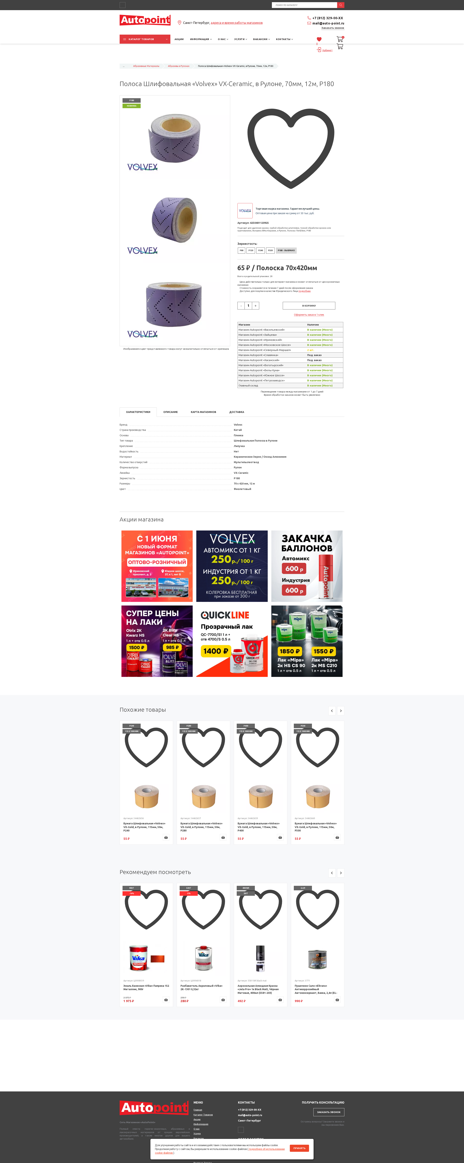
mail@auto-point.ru (328, 23)
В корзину (309, 305)
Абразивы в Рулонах (178, 66)
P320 (270, 250)
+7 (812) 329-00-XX (327, 18)
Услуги (197, 1133)
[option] (157, 566)
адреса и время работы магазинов (237, 22)
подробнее (305, 291)
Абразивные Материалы (146, 66)
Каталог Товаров (203, 1114)
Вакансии (199, 1138)
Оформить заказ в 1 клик (309, 314)
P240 (260, 250)
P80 (241, 250)
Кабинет (327, 50)
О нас (197, 1128)
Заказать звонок (333, 27)
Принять (299, 1148)
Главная (198, 1109)
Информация (201, 1124)
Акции (197, 1119)
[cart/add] (166, 837)
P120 (250, 250)
